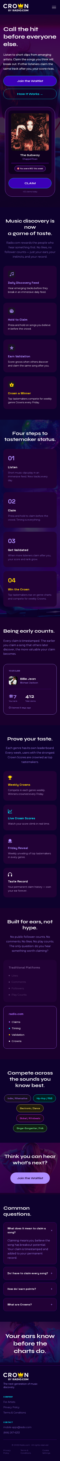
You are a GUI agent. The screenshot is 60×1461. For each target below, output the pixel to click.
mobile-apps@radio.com (17, 1427)
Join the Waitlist (30, 81)
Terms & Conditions (14, 1412)
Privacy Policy (11, 1407)
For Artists (9, 1401)
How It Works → (30, 94)
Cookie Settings (46, 1451)
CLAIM (30, 183)
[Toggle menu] (54, 7)
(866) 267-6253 (11, 1432)
